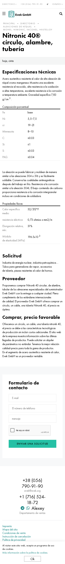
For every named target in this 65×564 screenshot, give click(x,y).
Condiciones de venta (14, 533)
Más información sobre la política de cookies (24, 552)
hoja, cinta (8, 61)
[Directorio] (4, 13)
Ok (32, 559)
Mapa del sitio (10, 529)
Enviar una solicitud (32, 443)
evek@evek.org (32, 490)
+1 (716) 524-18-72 (32, 499)
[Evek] (19, 13)
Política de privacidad (13, 540)
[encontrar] (61, 14)
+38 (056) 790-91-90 (32, 4)
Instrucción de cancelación (16, 536)
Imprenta (7, 526)
